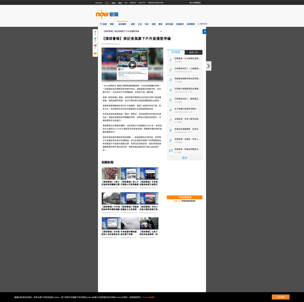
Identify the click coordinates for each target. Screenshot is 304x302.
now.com (98, 3)
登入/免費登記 (195, 3)
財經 (113, 3)
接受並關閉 (281, 297)
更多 (184, 158)
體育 (120, 3)
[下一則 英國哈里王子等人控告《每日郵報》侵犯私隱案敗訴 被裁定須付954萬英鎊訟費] (208, 66)
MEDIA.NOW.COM (155, 3)
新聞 (107, 3)
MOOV (133, 3)
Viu (126, 3)
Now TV (142, 3)
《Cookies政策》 (147, 297)
